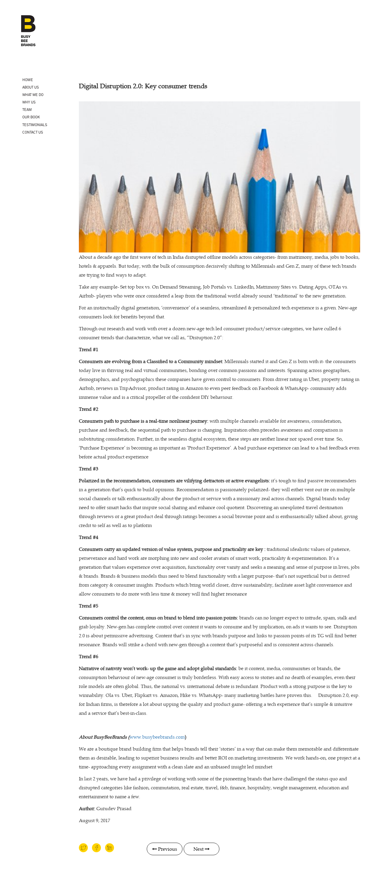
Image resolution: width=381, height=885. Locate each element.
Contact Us (32, 132)
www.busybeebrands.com (157, 737)
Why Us (29, 102)
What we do (32, 95)
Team (27, 110)
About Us (30, 87)
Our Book (31, 117)
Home (27, 80)
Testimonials (34, 125)
